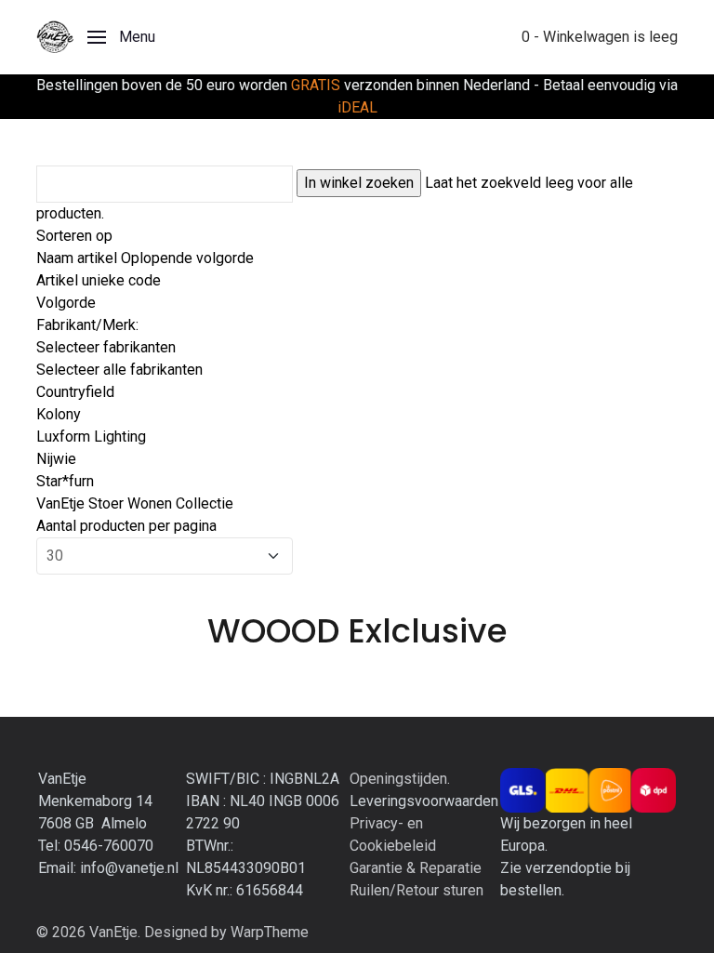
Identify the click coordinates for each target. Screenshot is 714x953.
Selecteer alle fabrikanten (119, 369)
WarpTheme (270, 932)
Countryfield (75, 392)
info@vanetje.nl (129, 868)
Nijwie (56, 459)
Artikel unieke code (98, 280)
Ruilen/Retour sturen (416, 890)
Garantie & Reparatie (416, 868)
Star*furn (65, 481)
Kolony (58, 414)
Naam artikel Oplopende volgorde (145, 258)
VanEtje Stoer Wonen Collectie (134, 503)
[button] (121, 37)
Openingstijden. (400, 779)
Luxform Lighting (91, 436)
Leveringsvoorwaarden (424, 801)
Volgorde (66, 302)
